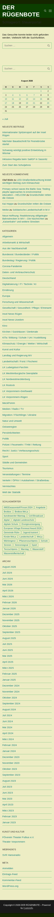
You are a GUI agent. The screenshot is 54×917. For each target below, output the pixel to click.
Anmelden (7, 868)
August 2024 (9, 709)
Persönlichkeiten (11, 433)
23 (48, 103)
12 (20, 99)
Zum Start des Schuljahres (16, 165)
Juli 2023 (7, 786)
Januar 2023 (9, 822)
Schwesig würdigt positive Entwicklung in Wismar (24, 152)
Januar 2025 (9, 679)
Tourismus (7, 468)
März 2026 (8, 596)
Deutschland (9, 278)
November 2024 (11, 691)
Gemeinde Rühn (12, 532)
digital (7, 520)
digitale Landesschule (23, 520)
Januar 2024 (9, 751)
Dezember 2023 (11, 757)
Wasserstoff (37, 549)
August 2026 (9, 567)
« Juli (5, 119)
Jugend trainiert (30, 532)
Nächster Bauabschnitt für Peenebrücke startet (23, 143)
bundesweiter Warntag (14, 516)
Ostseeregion (9, 427)
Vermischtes (8, 486)
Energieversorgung (31, 524)
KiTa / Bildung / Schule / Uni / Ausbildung (24, 337)
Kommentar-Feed (11, 880)
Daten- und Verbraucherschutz (18, 272)
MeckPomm (8, 403)
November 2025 (11, 620)
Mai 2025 (7, 656)
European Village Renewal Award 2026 (23, 528)
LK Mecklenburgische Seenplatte (20, 373)
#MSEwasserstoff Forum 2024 (18, 507)
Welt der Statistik (11, 492)
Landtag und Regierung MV (17, 355)
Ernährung (8, 290)
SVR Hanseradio (11, 855)
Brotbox (7, 512)
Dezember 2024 (11, 685)
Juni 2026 (7, 578)
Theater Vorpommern (13, 841)
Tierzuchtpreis (10, 549)
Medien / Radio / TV (13, 409)
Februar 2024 (9, 745)
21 (34, 103)
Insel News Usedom (13, 319)
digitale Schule (11, 524)
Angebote (40, 507)
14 (34, 99)
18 (13, 103)
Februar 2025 (9, 673)
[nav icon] (50, 11)
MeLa (39, 537)
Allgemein (7, 236)
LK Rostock (8, 385)
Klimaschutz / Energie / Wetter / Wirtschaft (25, 343)
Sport (5, 456)
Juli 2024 (7, 715)
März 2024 (8, 739)
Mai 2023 (7, 798)
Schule (44, 541)
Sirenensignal (21, 545)
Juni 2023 (7, 792)
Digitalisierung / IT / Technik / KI (19, 284)
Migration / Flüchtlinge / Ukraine (19, 415)
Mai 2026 (7, 584)
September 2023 (11, 775)
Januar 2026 (9, 608)
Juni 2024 (7, 721)
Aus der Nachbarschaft (14, 248)
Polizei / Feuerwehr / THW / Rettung (21, 444)
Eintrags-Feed (10, 874)
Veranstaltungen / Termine (16, 474)
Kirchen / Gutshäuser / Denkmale (20, 331)
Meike (5, 210)
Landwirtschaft (26, 537)
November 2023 (11, 763)
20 (27, 103)
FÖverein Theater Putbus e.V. (18, 837)
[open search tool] (45, 11)
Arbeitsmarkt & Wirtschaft (16, 242)
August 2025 (9, 638)
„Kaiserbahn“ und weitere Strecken (21, 221)
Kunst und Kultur (11, 349)
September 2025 (11, 632)
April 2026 (7, 590)
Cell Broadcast (36, 516)
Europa (6, 296)
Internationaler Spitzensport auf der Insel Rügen (24, 134)
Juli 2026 (7, 572)
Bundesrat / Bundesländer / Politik (20, 254)
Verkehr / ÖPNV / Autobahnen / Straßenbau (25, 480)
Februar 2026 (9, 602)
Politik (5, 438)
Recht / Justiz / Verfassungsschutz (20, 450)
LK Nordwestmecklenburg (16, 379)
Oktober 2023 (9, 769)
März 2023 (8, 810)
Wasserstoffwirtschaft (14, 553)
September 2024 (11, 703)
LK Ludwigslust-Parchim (15, 367)
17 (6, 103)
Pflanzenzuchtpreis (28, 541)
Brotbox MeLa (21, 512)
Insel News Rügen (12, 314)
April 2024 (7, 733)
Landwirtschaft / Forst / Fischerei (19, 361)
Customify (28, 908)
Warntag (25, 549)
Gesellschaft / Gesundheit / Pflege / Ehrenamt (26, 308)
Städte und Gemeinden (14, 462)
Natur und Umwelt (12, 421)
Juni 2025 (7, 650)
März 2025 (8, 668)
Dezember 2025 (11, 614)
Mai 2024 (7, 727)
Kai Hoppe (8, 204)
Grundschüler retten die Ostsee (34, 204)
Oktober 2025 (9, 626)
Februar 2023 (9, 816)
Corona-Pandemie (12, 266)
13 (27, 99)
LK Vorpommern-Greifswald (17, 391)
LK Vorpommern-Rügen (15, 397)
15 (41, 99)
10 (6, 99)
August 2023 (9, 781)
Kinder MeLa (10, 537)
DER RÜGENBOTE (21, 11)
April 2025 (7, 662)
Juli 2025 (7, 644)
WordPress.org (10, 886)
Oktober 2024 (9, 697)
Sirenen (7, 545)
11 (13, 99)
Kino (4, 325)
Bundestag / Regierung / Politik (19, 260)
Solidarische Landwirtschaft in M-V (31, 210)
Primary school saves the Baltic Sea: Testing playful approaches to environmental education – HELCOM (26, 192)
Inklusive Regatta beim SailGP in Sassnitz (24, 159)
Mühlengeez (10, 541)
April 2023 (7, 804)
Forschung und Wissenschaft (17, 302)
